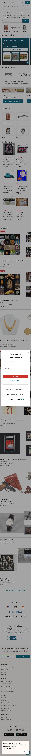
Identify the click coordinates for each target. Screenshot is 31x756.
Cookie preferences (9, 748)
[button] (26, 371)
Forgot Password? (15, 380)
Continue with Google (17, 389)
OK (24, 751)
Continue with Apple (16, 394)
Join (22, 399)
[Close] (28, 352)
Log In (15, 376)
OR (15, 384)
